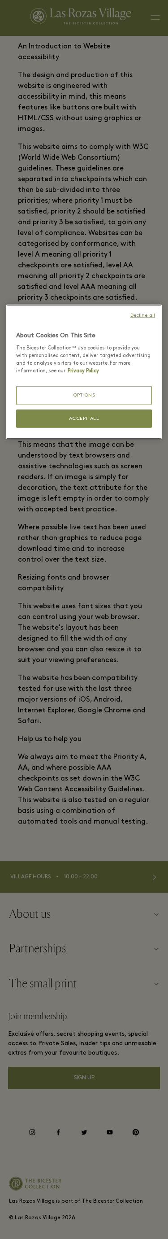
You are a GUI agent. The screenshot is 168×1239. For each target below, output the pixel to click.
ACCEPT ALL (84, 418)
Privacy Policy (83, 371)
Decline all (142, 315)
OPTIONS (84, 395)
